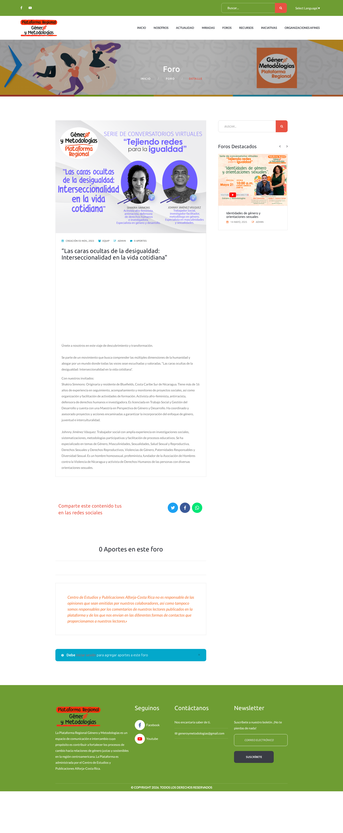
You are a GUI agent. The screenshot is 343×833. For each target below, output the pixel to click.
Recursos (246, 27)
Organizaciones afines (302, 27)
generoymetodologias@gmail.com (201, 733)
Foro (170, 78)
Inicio (141, 27)
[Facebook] (21, 7)
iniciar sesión (86, 655)
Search (281, 8)
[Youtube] (30, 7)
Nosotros (161, 27)
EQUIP (105, 240)
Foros (226, 27)
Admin (122, 240)
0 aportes (140, 240)
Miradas (208, 27)
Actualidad (185, 27)
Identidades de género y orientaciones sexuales (243, 214)
